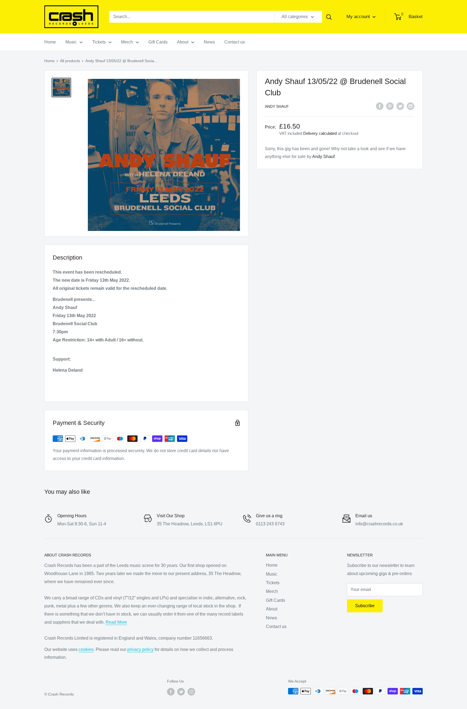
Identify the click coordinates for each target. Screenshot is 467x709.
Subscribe (365, 605)
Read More (116, 622)
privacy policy (140, 649)
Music (71, 42)
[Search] (329, 17)
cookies (86, 649)
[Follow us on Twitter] (181, 691)
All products (70, 61)
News (209, 42)
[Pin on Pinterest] (390, 106)
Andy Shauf (277, 106)
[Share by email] (410, 106)
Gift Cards (158, 42)
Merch (127, 42)
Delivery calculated (320, 133)
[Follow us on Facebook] (171, 691)
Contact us (234, 42)
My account (358, 16)
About (182, 42)
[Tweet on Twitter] (400, 106)
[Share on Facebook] (379, 106)
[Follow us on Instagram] (191, 691)
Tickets (99, 42)
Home (50, 42)
